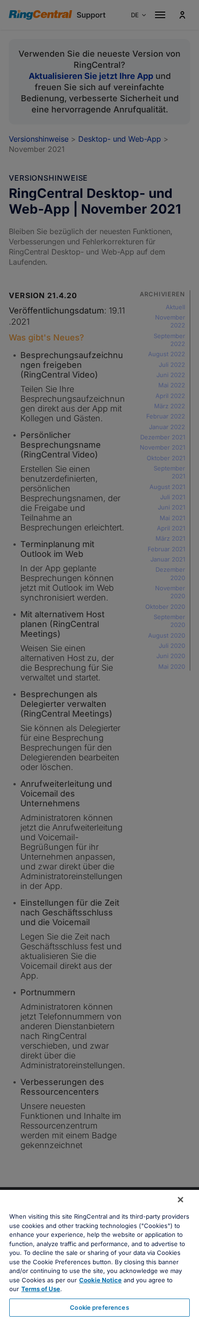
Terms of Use (40, 1289)
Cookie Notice (100, 1280)
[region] (99, 1254)
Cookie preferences (99, 1307)
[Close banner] (180, 1199)
